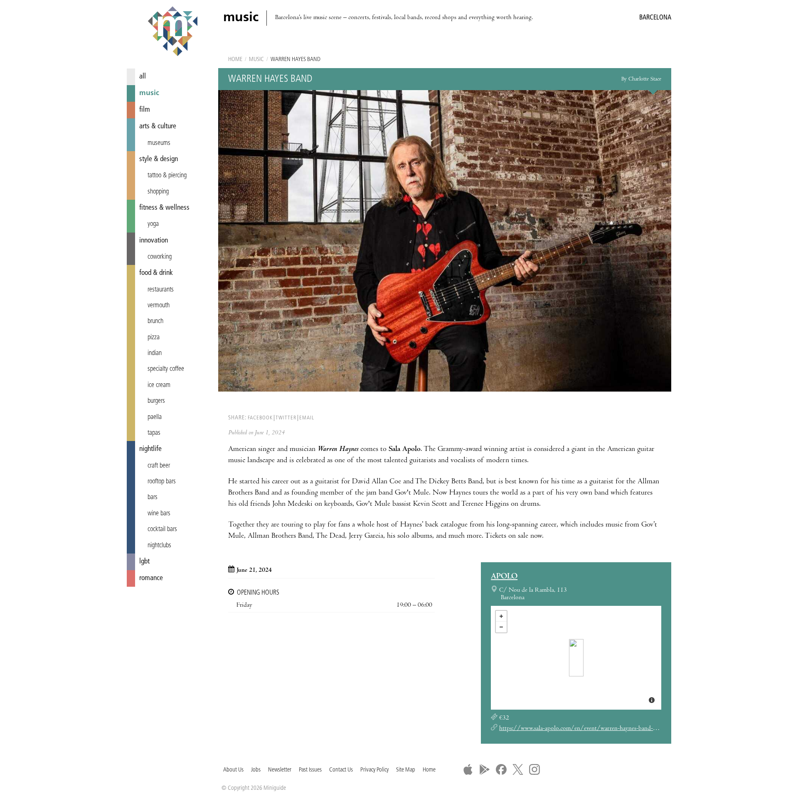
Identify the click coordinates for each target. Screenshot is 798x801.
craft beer (159, 466)
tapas (154, 433)
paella (155, 417)
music (149, 93)
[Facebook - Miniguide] (501, 769)
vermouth (159, 305)
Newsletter (279, 770)
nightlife (150, 449)
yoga (153, 224)
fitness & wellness (164, 207)
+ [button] (501, 616)
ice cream (159, 385)
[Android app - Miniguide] (484, 769)
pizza (154, 337)
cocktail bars (162, 529)
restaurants (161, 290)
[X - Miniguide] (518, 769)
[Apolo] (576, 657)
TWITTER (286, 418)
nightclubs (159, 545)
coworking (160, 257)
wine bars (159, 513)
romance (151, 578)
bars (153, 497)
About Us (233, 770)
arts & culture (157, 126)
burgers (156, 401)
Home (235, 59)
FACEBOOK (260, 418)
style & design (158, 159)
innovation (153, 240)
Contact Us (341, 770)
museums (159, 143)
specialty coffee (166, 369)
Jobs (256, 770)
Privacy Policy (374, 770)
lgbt (144, 561)
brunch (155, 321)
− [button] (501, 627)
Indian (155, 353)
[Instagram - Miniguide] (534, 769)
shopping (158, 192)
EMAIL (306, 418)
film (144, 109)
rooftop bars (162, 481)
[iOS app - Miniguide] (468, 769)
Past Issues (310, 770)
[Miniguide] (172, 32)
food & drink (156, 273)
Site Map (405, 770)
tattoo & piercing (167, 175)
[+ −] (576, 658)
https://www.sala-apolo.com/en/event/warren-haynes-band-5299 (582, 728)
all (142, 76)
